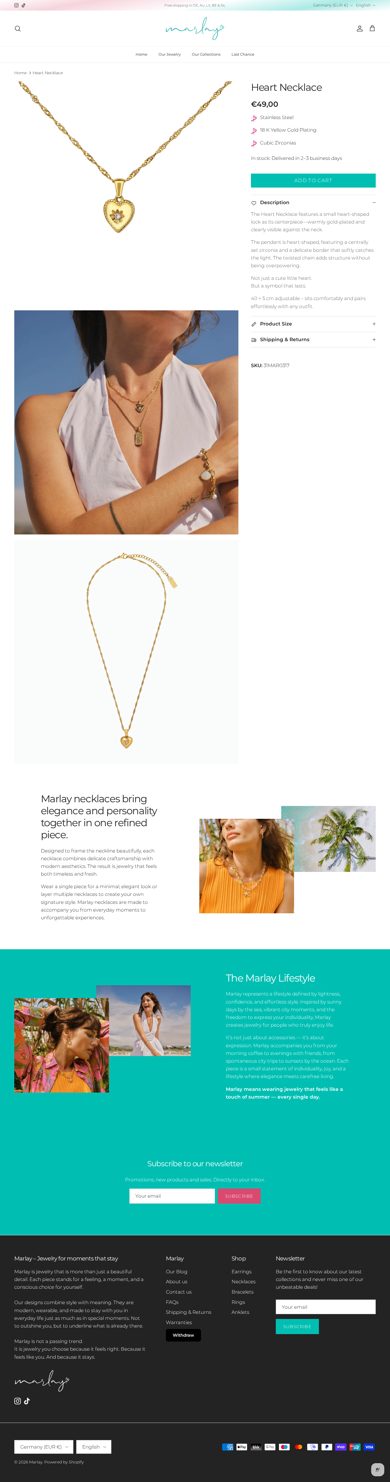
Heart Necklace (48, 72)
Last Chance (243, 54)
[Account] (358, 28)
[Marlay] (195, 28)
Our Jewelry (169, 54)
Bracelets (243, 1292)
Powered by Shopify (64, 1462)
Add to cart (313, 180)
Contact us (179, 1292)
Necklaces (244, 1281)
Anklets (240, 1312)
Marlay (35, 1462)
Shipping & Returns (188, 1312)
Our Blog (177, 1271)
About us (176, 1281)
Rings (238, 1302)
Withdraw (183, 1335)
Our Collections (206, 54)
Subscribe (239, 1196)
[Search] (17, 28)
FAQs (172, 1302)
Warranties (179, 1322)
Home (141, 54)
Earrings (242, 1271)
